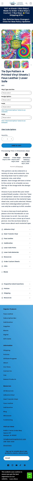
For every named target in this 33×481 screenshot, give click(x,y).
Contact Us (7, 371)
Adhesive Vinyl (8, 395)
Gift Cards (7, 339)
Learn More (13, 479)
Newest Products (9, 379)
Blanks (5, 330)
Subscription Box (9, 318)
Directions (7, 445)
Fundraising (8, 420)
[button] (2, 3)
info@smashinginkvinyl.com (14, 439)
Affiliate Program (10, 358)
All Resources (8, 391)
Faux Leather (8, 314)
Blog (5, 411)
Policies (6, 354)
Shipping (6, 350)
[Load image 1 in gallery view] (8, 64)
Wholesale (7, 416)
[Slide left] (2, 65)
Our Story (7, 367)
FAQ (4, 375)
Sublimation (8, 322)
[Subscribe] (27, 458)
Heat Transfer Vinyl (10, 399)
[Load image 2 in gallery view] (16, 64)
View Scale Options (8, 129)
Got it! (29, 475)
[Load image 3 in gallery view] (25, 64)
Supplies (6, 326)
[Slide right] (31, 65)
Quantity (4, 135)
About (5, 363)
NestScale (20, 166)
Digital (5, 335)
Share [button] (6, 272)
